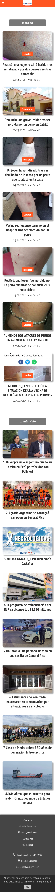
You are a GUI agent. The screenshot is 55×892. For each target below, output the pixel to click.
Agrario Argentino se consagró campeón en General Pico (29, 515)
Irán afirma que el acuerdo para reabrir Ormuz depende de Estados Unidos (27, 798)
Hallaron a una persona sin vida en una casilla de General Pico (29, 653)
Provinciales (27, 109)
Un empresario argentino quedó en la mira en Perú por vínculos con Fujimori (29, 467)
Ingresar (29, 844)
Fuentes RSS (27, 838)
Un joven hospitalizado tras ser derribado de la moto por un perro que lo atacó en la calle (27, 175)
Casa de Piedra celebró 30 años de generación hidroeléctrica (29, 750)
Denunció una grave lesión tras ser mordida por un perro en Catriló (27, 122)
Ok (27, 887)
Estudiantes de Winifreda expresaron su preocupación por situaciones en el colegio (27, 702)
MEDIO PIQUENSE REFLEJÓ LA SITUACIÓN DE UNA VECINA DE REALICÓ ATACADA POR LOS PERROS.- (27, 390)
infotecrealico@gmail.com (27, 867)
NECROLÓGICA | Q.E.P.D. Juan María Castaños (29, 561)
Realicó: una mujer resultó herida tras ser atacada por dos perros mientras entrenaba (27, 69)
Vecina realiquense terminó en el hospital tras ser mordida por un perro (27, 230)
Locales (27, 54)
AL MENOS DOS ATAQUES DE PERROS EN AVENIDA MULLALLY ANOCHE (28, 337)
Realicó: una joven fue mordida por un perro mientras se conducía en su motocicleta (27, 285)
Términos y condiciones (27, 832)
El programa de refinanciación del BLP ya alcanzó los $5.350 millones (27, 607)
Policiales (27, 159)
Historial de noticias (27, 826)
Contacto (27, 820)
